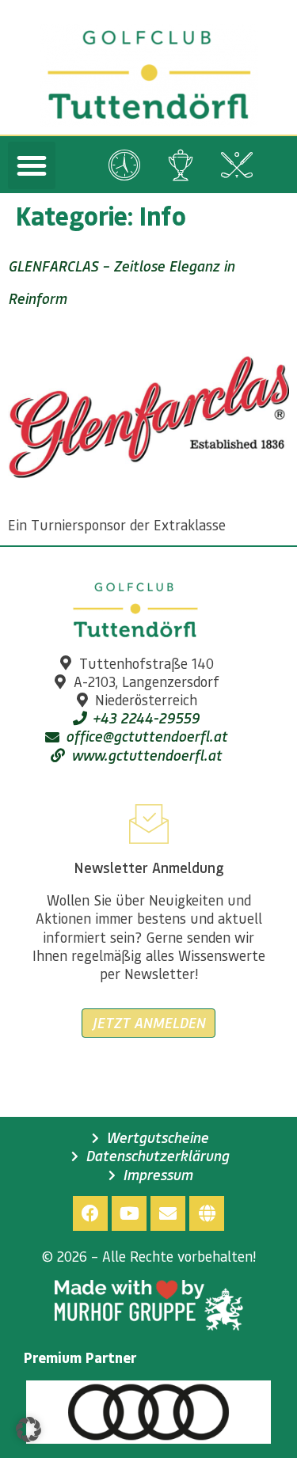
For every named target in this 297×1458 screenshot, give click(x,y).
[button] (31, 165)
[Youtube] (129, 1213)
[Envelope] (167, 1213)
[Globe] (206, 1213)
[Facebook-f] (90, 1213)
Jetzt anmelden (148, 1022)
